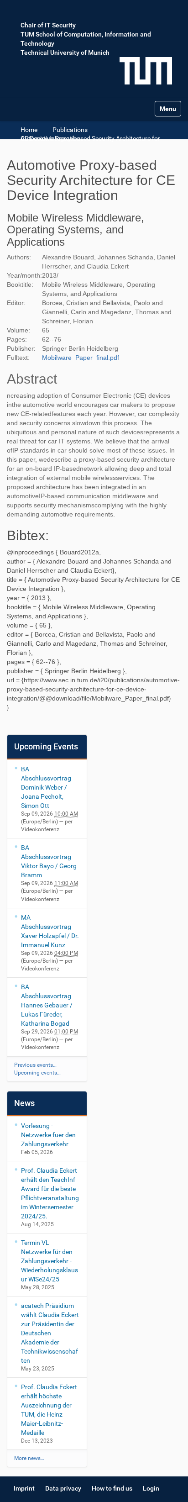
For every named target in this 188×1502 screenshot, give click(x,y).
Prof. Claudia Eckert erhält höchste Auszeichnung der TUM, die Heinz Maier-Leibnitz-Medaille (49, 1409)
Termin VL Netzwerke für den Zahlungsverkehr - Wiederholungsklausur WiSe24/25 (49, 1261)
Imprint (24, 1488)
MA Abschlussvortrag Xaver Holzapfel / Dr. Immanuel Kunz (50, 931)
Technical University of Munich (65, 52)
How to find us (112, 1488)
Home (29, 129)
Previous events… (35, 1065)
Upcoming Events (46, 746)
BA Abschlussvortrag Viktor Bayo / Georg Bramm (49, 861)
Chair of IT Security (48, 25)
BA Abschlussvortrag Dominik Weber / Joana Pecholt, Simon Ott (46, 787)
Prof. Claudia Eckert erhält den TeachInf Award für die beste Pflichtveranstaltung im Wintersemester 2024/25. (50, 1193)
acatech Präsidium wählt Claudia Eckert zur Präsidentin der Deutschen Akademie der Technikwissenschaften (50, 1333)
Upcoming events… (37, 1073)
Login (151, 1488)
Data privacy (63, 1488)
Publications (70, 129)
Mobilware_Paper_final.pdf (80, 357)
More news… (29, 1458)
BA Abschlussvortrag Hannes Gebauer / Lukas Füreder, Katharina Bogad (47, 1005)
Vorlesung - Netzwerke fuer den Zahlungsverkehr (48, 1135)
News (24, 1103)
